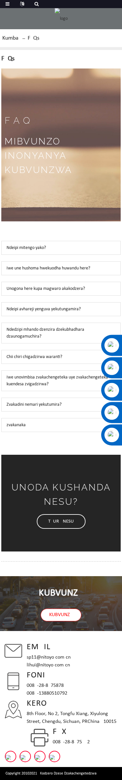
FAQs (33, 38)
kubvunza (61, 614)
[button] (61, 521)
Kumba (10, 38)
